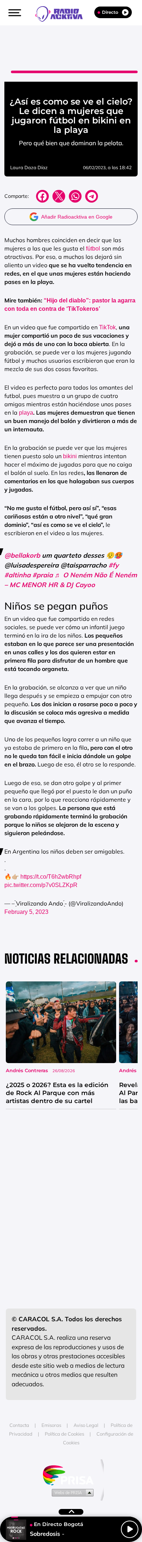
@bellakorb (22, 555)
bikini (70, 456)
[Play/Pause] (129, 1529)
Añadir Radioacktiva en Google (77, 217)
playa (26, 413)
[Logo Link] (62, 13)
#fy (114, 565)
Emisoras (51, 1425)
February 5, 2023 (26, 912)
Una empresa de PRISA (71, 1474)
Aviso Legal (86, 1425)
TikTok (107, 327)
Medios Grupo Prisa (71, 1492)
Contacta (19, 1425)
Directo (110, 12)
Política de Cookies (64, 1434)
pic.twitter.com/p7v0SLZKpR (41, 885)
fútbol (93, 248)
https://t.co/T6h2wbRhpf (50, 877)
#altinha (17, 575)
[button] (14, 12)
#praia (42, 575)
